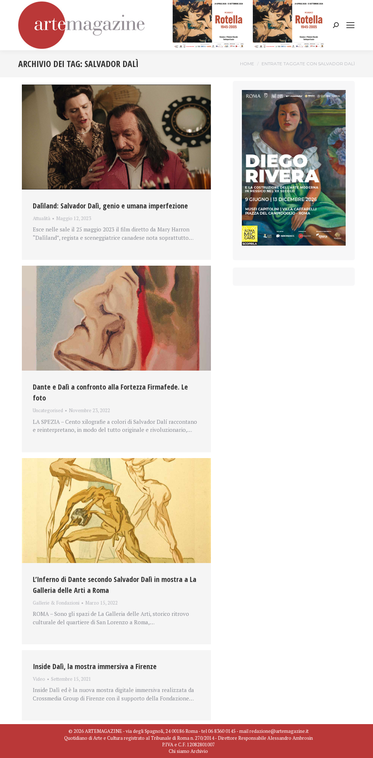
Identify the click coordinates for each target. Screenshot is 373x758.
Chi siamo (179, 751)
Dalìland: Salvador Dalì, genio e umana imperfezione (110, 206)
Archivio (199, 751)
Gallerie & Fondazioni (56, 602)
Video (39, 679)
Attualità (41, 218)
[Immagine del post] (116, 137)
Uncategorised (48, 410)
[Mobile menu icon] (350, 25)
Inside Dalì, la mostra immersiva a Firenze (95, 666)
